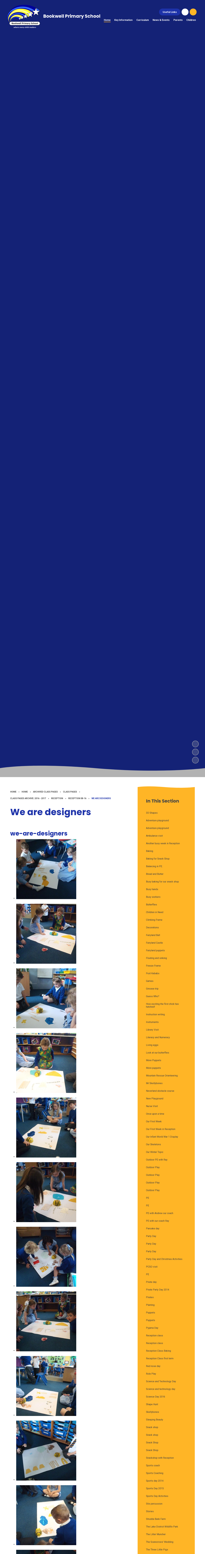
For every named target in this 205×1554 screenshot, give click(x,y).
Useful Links (170, 12)
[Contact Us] (185, 12)
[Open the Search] (193, 12)
